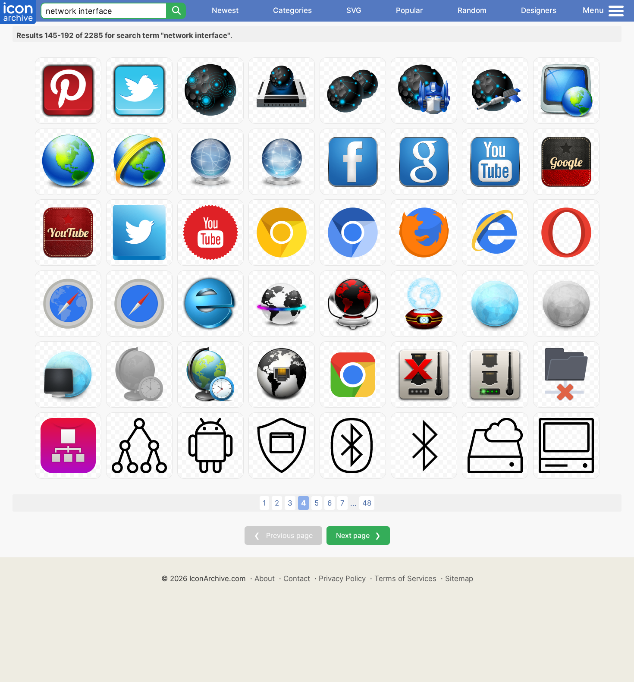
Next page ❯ (358, 535)
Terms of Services (405, 578)
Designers (538, 10)
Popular (409, 10)
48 (366, 503)
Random (472, 10)
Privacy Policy (342, 578)
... (353, 503)
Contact (296, 578)
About (264, 578)
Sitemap (459, 578)
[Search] (176, 11)
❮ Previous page (283, 535)
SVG (353, 10)
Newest (225, 10)
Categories (292, 10)
